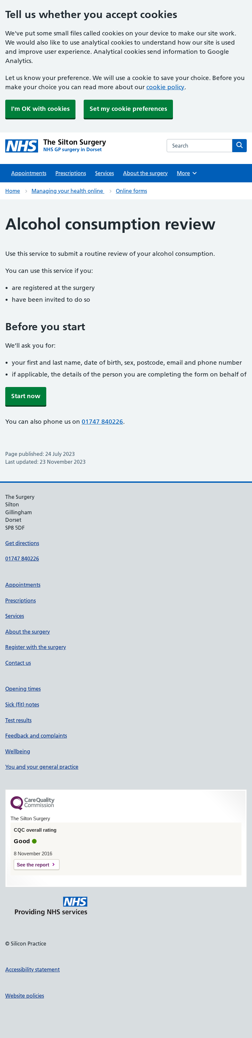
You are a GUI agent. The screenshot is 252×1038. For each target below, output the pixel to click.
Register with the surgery (35, 647)
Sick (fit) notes (22, 704)
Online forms (131, 191)
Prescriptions (70, 173)
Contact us (18, 663)
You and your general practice (41, 766)
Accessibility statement (32, 969)
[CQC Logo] (32, 808)
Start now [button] (25, 396)
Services (104, 173)
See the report (33, 864)
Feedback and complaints (36, 735)
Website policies (24, 995)
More (186, 173)
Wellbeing (17, 751)
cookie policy (165, 87)
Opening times (23, 688)
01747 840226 (102, 421)
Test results (18, 720)
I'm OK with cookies (40, 108)
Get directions (22, 543)
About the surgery (145, 173)
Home (12, 191)
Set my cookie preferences (128, 108)
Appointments (28, 173)
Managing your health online (68, 191)
